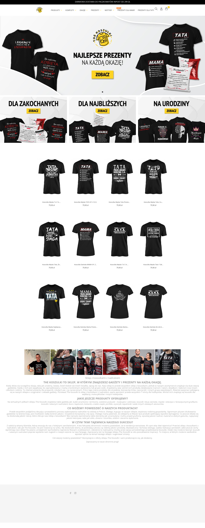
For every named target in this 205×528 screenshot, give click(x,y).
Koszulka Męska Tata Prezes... (119, 202)
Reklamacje (73, 505)
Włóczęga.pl (126, 502)
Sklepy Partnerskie (102, 512)
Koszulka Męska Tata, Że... (51, 265)
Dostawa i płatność (76, 509)
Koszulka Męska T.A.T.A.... (51, 202)
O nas (98, 502)
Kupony (151, 518)
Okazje (84, 10)
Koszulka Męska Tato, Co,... (153, 202)
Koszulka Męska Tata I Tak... (153, 265)
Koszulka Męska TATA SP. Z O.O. (85, 202)
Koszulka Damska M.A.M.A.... (153, 327)
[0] (166, 9)
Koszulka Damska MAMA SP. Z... (85, 265)
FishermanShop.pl (128, 505)
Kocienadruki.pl (127, 515)
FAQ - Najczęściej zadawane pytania (81, 519)
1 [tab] (102, 92)
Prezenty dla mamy (126, 9)
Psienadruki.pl (126, 519)
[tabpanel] (102, 55)
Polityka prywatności (102, 509)
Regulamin (99, 505)
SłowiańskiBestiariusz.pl (129, 512)
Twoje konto (154, 497)
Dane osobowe (153, 502)
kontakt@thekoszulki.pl (45, 511)
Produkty (56, 10)
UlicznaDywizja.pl (127, 509)
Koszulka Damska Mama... (119, 327)
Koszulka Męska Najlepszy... (52, 327)
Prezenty (96, 10)
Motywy (110, 10)
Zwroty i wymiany (75, 502)
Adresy (151, 514)
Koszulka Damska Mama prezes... (85, 327)
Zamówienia (152, 505)
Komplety (71, 10)
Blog (71, 515)
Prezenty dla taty (146, 10)
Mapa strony (100, 519)
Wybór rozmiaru (75, 512)
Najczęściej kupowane (103, 515)
